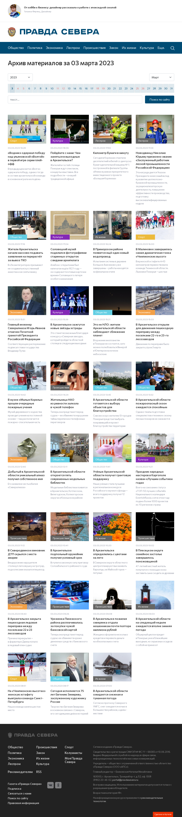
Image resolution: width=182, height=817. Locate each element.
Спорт (69, 747)
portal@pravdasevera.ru (125, 779)
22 (120, 88)
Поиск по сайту (159, 99)
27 (148, 88)
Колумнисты (73, 752)
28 (154, 88)
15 (80, 88)
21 (114, 88)
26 (142, 88)
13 (69, 88)
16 (86, 88)
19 (103, 88)
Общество (16, 47)
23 (126, 88)
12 (63, 88)
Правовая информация (23, 803)
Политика (34, 47)
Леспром (73, 47)
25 (137, 88)
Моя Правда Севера (73, 760)
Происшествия (94, 47)
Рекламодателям (20, 771)
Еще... (161, 47)
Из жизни (129, 47)
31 (171, 88)
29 (160, 88)
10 (51, 88)
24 (131, 88)
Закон (113, 47)
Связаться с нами (19, 793)
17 (91, 88)
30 (165, 88)
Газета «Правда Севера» (25, 783)
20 (109, 88)
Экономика (54, 47)
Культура (147, 47)
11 (58, 88)
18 (97, 88)
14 (74, 88)
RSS (39, 771)
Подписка (14, 788)
